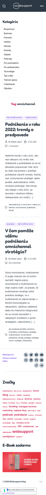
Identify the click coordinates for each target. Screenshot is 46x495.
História (7, 42)
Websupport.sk (8, 355)
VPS (20, 426)
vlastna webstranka (9, 427)
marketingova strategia (27, 332)
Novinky (7, 50)
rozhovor (38, 415)
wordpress (9, 436)
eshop (5, 403)
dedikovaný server (9, 399)
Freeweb (8, 38)
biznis (36, 391)
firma (18, 403)
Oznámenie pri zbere (8, 493)
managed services (27, 406)
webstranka (27, 340)
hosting (13, 406)
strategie (18, 340)
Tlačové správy (10, 80)
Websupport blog (17, 482)
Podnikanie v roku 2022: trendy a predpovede (22, 129)
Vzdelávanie (9, 84)
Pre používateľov (11, 63)
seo (4, 419)
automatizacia (14, 204)
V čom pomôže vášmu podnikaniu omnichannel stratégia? (19, 241)
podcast (8, 414)
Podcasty (8, 59)
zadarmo (19, 437)
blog (5, 394)
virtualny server (23, 423)
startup (25, 419)
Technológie (9, 71)
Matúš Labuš (16, 142)
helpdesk (38, 403)
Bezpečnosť (9, 29)
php (38, 411)
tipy (13, 423)
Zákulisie (8, 88)
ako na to (18, 391)
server (11, 340)
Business (8, 33)
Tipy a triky (8, 76)
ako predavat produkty (18, 329)
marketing (13, 332)
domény (36, 399)
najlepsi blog (20, 410)
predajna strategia (31, 338)
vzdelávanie (28, 426)
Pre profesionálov (11, 67)
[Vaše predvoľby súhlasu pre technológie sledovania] (4, 490)
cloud (19, 395)
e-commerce (26, 204)
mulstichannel (14, 335)
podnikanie (31, 207)
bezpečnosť (27, 391)
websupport (22, 431)
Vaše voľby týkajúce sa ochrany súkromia (21, 490)
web (36, 427)
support (33, 419)
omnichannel (20, 207)
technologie (7, 423)
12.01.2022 (32, 142)
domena (30, 329)
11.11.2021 (32, 259)
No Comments (15, 263)
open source (32, 411)
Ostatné (7, 54)
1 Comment (13, 146)
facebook (11, 403)
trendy (11, 210)
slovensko (18, 419)
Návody (7, 46)
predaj (20, 338)
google (31, 403)
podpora (31, 415)
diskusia (20, 399)
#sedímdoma (7, 391)
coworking (26, 395)
